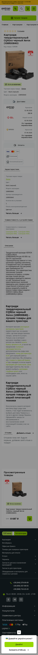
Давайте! (19, 644)
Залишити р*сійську (17, 650)
